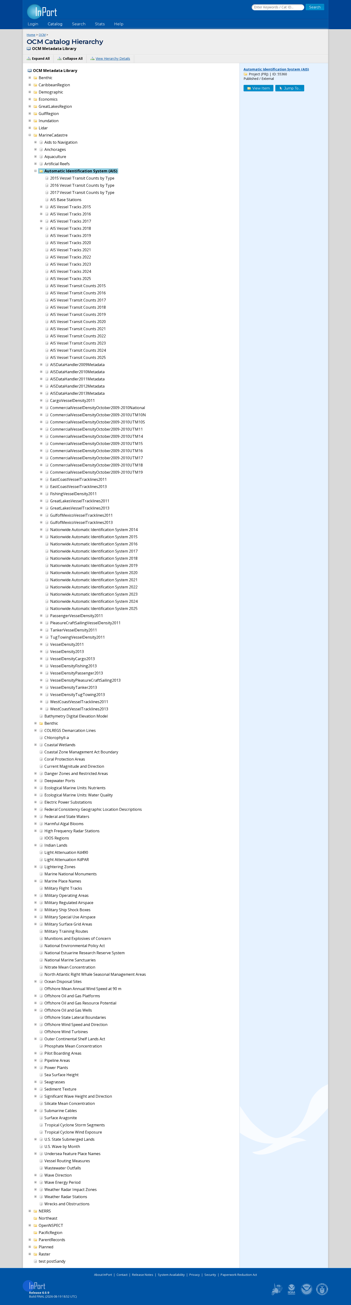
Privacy (194, 1274)
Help (118, 24)
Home (31, 35)
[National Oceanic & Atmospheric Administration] (307, 1294)
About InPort (103, 1274)
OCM (42, 35)
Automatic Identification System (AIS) (276, 69)
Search (78, 24)
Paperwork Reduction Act (239, 1274)
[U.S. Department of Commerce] (322, 1294)
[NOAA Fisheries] (291, 1294)
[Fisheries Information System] (276, 1294)
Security (210, 1274)
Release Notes (142, 1274)
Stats (100, 24)
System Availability (171, 1274)
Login (33, 24)
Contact (122, 1274)
